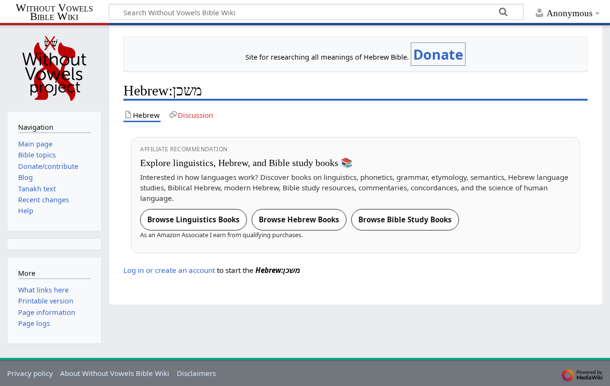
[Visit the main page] (54, 67)
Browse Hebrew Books (299, 219)
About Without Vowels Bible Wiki (114, 373)
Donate (438, 54)
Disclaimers (196, 373)
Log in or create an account (169, 270)
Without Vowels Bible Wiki (54, 12)
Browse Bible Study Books (405, 219)
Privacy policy (30, 373)
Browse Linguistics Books (193, 219)
